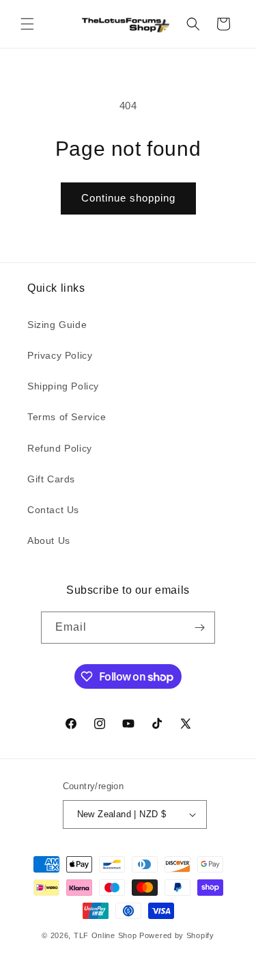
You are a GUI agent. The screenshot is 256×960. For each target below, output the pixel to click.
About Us (48, 540)
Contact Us (53, 509)
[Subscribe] (199, 628)
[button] (27, 24)
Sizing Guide (57, 324)
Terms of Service (66, 416)
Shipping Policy (63, 386)
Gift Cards (51, 479)
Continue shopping (128, 198)
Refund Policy (59, 448)
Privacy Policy (59, 355)
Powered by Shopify (176, 935)
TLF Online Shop (105, 935)
